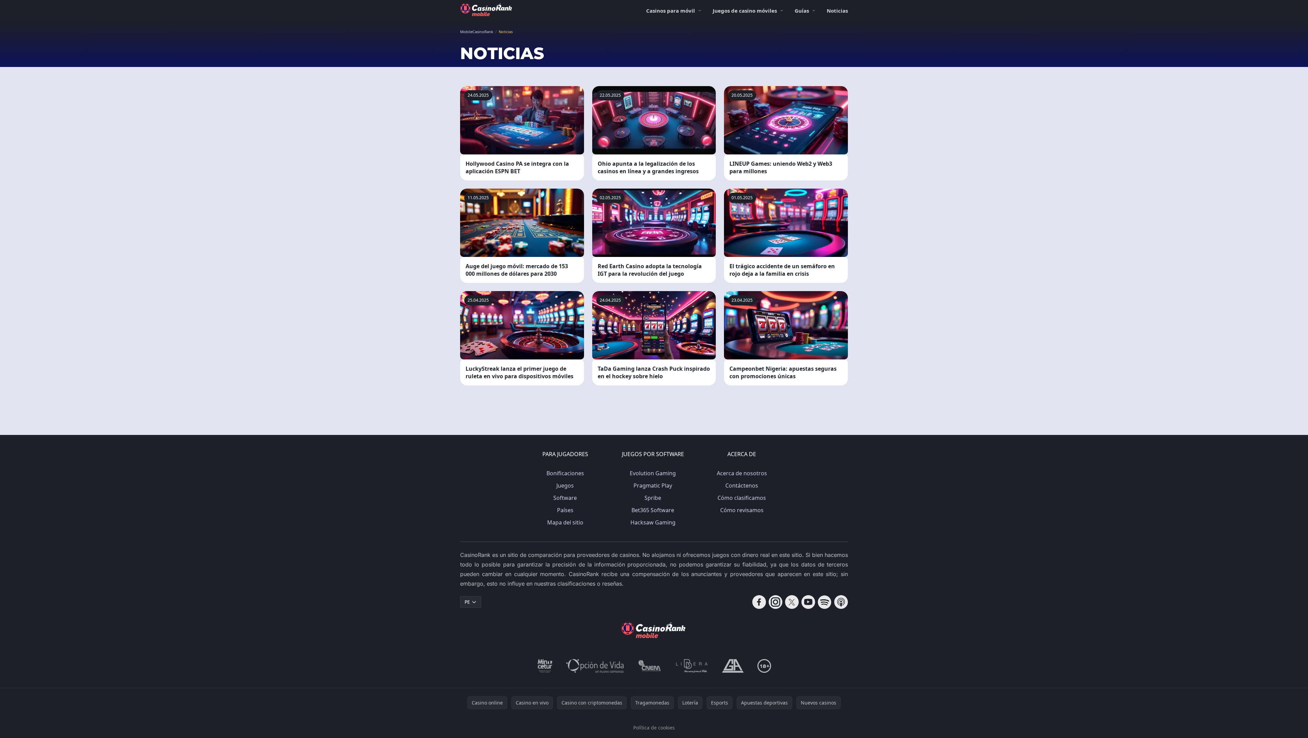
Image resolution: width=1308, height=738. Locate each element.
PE (467, 602)
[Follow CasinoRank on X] (792, 602)
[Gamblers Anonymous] (733, 666)
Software (565, 498)
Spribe (652, 498)
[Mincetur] (545, 666)
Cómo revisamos (742, 510)
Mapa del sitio (565, 522)
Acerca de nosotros (742, 473)
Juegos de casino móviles (745, 10)
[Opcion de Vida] (595, 666)
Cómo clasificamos (741, 498)
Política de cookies (654, 727)
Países (565, 510)
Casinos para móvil (670, 10)
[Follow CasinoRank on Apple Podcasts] (841, 602)
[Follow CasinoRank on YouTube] (808, 602)
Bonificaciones (565, 473)
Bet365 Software (652, 510)
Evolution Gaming (653, 473)
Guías (802, 10)
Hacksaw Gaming (653, 522)
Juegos (565, 485)
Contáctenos (741, 485)
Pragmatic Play (653, 485)
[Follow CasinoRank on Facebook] (759, 602)
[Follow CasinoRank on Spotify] (824, 602)
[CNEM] (650, 666)
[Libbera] (692, 666)
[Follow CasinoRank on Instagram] (775, 602)
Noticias (837, 10)
